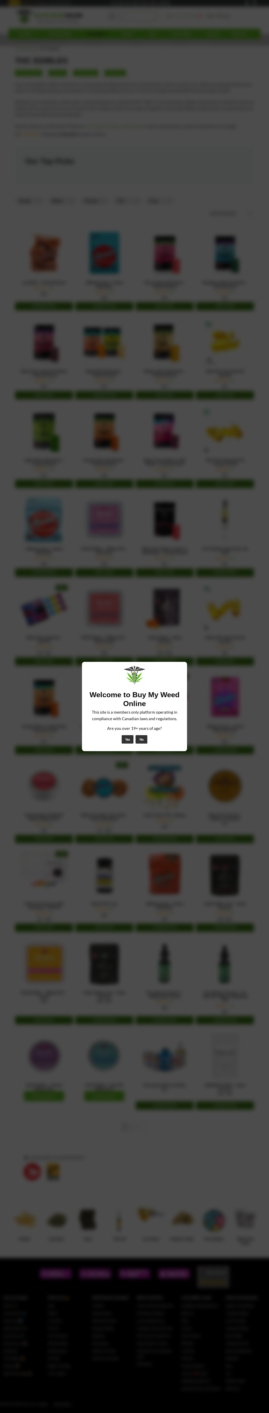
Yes (127, 739)
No (142, 739)
